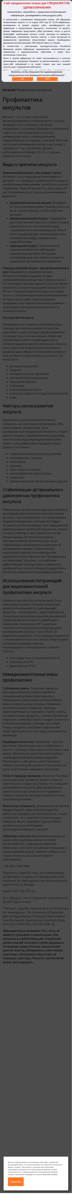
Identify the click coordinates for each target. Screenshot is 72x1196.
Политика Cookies (50, 1174)
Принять (16, 1181)
